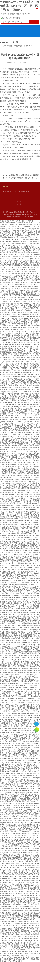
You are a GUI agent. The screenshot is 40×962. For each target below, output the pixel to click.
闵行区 (16, 959)
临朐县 (32, 953)
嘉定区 (31, 951)
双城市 (19, 951)
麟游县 (4, 961)
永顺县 (12, 955)
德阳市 (2, 955)
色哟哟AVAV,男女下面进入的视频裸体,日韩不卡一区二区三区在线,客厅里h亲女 (19, 5)
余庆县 (35, 957)
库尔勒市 (25, 951)
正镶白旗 (8, 951)
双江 (3, 957)
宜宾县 (33, 955)
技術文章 (9, 46)
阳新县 (15, 957)
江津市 (2, 951)
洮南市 (22, 953)
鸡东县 (36, 951)
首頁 (3, 46)
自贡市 (28, 959)
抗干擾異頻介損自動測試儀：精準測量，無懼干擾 (21, 178)
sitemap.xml (10, 216)
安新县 (37, 953)
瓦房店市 (9, 957)
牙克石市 (16, 953)
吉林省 (7, 955)
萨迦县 (27, 953)
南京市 (17, 955)
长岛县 (9, 961)
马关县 (15, 961)
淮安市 (20, 961)
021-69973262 (36, 724)
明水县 (14, 951)
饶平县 (25, 957)
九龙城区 (22, 959)
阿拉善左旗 (8, 953)
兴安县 (20, 957)
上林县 (6, 959)
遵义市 (30, 957)
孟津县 (33, 959)
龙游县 (23, 955)
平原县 (11, 959)
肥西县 (2, 953)
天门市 (28, 955)
